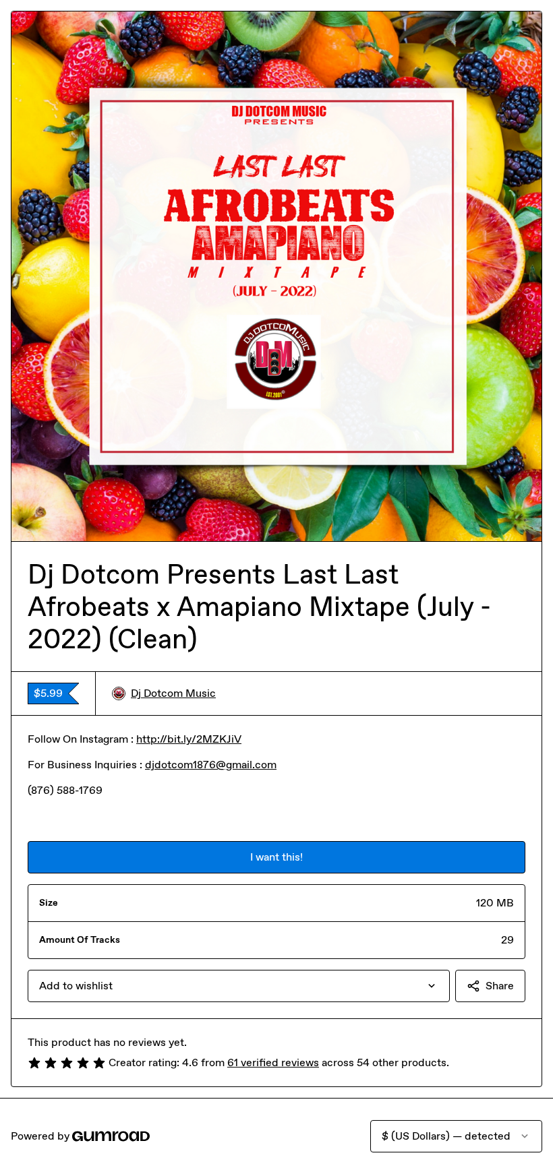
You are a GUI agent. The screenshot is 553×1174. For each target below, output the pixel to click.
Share (500, 985)
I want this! (276, 857)
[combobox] (239, 986)
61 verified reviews (273, 1062)
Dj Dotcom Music (173, 693)
